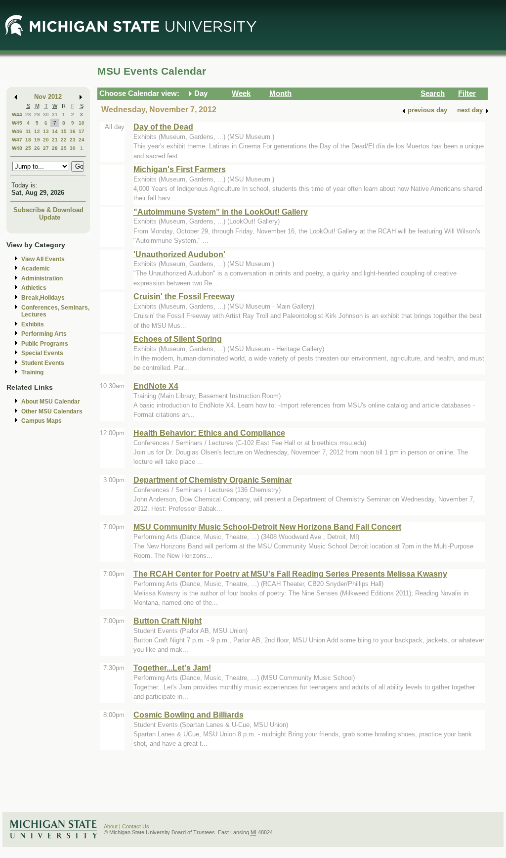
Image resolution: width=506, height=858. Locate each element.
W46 (17, 131)
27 (46, 148)
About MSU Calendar (50, 401)
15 (64, 131)
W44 (17, 114)
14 (55, 131)
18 (28, 139)
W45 (17, 123)
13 (46, 131)
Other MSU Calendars (52, 411)
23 (73, 139)
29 (37, 114)
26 (37, 148)
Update (49, 217)
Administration (42, 278)
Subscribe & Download (48, 210)
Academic (35, 268)
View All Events (43, 259)
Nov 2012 (48, 96)
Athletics (33, 287)
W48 (17, 148)
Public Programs (44, 343)
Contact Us (135, 826)
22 (64, 139)
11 (28, 131)
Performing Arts (44, 333)
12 (37, 131)
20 (46, 139)
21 (55, 139)
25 (28, 148)
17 (81, 131)
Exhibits (32, 324)
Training (32, 372)
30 (46, 114)
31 (55, 114)
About (111, 826)
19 (37, 139)
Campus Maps (41, 420)
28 (28, 114)
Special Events (42, 353)
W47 (17, 139)
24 (81, 139)
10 (81, 123)
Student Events (42, 363)
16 (73, 131)
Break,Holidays (43, 297)
